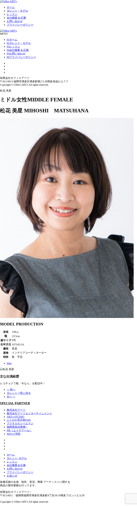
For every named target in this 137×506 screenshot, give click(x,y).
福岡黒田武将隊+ (17, 426)
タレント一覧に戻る (19, 393)
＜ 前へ (11, 389)
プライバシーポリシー (20, 24)
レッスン (12, 14)
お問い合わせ (15, 21)
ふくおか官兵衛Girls (19, 419)
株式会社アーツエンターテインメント (29, 413)
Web (9, 363)
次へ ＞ (11, 396)
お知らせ (12, 475)
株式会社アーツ (16, 409)
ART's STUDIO (15, 416)
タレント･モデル (17, 458)
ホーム (11, 7)
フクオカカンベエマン (20, 423)
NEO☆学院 (13, 433)
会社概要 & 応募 (16, 17)
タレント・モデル (17, 10)
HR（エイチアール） (19, 430)
